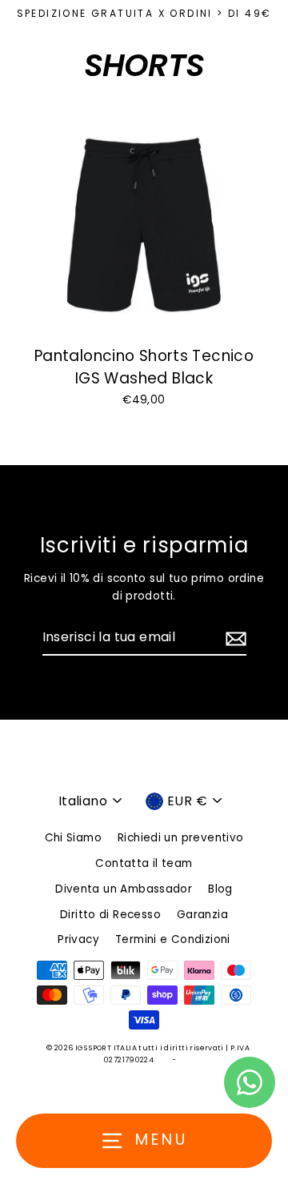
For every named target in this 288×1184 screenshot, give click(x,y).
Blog (220, 889)
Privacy (78, 939)
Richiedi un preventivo (180, 837)
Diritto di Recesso (110, 914)
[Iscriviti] (233, 638)
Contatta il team (143, 863)
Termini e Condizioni (172, 939)
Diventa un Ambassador (123, 889)
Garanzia (202, 914)
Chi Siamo (73, 837)
